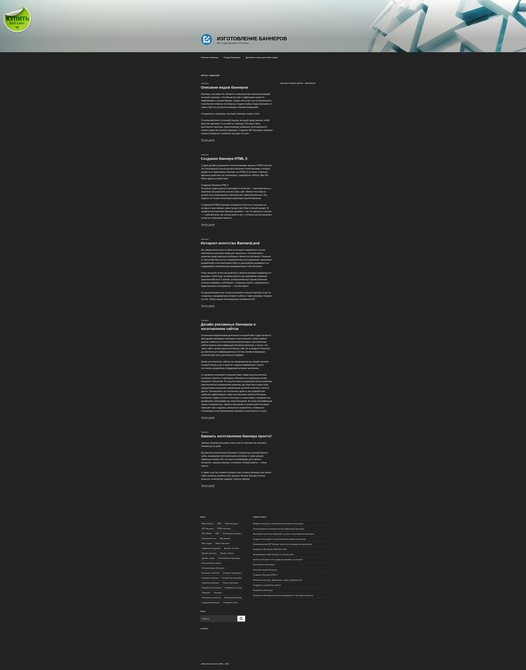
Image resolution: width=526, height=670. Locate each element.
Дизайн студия (208, 558)
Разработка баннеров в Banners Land (270, 549)
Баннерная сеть (209, 538)
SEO (217, 533)
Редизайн (206, 592)
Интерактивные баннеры (213, 567)
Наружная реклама (210, 582)
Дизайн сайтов (226, 553)
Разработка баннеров (211, 587)
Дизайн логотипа (231, 548)
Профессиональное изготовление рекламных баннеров (278, 523)
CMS (219, 523)
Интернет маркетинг (232, 572)
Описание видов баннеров (224, 87)
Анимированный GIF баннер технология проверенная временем (282, 544)
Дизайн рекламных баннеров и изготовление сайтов (228, 326)
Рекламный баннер (233, 597)
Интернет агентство (210, 572)
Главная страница (209, 57)
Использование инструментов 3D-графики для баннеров (278, 528)
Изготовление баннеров (252, 38)
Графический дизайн (211, 548)
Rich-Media (207, 533)
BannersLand (207, 523)
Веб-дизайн (225, 538)
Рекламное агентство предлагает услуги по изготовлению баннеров (283, 533)
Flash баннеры (231, 523)
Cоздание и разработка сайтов (267, 585)
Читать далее (208, 139)
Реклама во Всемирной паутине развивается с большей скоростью (283, 595)
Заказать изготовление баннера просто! (236, 435)
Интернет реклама (210, 577)
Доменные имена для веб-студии (262, 57)
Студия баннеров (232, 57)
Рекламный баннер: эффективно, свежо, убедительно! (277, 580)
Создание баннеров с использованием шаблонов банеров (279, 539)
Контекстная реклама (231, 577)
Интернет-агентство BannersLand (230, 242)
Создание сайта (230, 602)
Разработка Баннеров (263, 590)
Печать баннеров (230, 582)
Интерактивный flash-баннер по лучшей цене (273, 554)
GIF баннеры (208, 528)
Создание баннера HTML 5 (224, 158)
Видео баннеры (222, 543)
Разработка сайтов (233, 587)
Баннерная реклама (232, 533)
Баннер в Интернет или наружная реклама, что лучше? (278, 559)
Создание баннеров (211, 602)
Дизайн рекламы (209, 553)
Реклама (217, 592)
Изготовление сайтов (211, 563)
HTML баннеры (224, 528)
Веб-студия (207, 543)
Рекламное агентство (211, 597)
